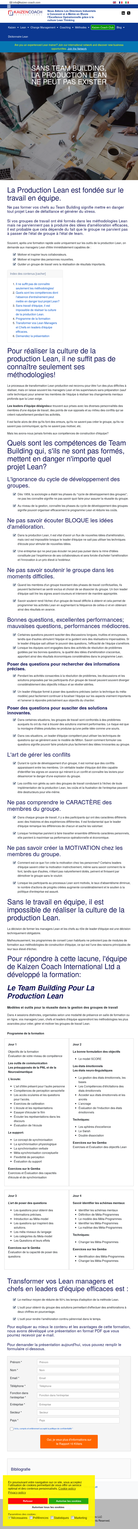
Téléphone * (18, 1386)
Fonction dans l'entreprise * (19, 1395)
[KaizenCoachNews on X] (128, 13)
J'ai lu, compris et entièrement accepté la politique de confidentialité (43, 1428)
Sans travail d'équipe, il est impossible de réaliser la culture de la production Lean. (36, 309)
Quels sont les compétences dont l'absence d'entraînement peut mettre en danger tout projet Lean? (37, 296)
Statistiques (61, 1518)
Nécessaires (19, 1518)
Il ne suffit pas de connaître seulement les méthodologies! (35, 286)
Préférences (40, 1518)
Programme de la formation (33, 318)
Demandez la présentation (32, 336)
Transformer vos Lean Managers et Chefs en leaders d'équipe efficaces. (36, 327)
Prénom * (16, 1362)
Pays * (14, 1420)
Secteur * (16, 1412)
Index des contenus (22, 273)
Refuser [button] (28, 1501)
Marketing (80, 1518)
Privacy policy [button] (17, 1492)
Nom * (14, 1370)
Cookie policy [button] (67, 1488)
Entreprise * (17, 1404)
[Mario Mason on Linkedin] (123, 13)
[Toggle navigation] (9, 6)
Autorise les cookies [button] (68, 1501)
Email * (14, 1378)
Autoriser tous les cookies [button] (48, 1507)
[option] (114, 2)
